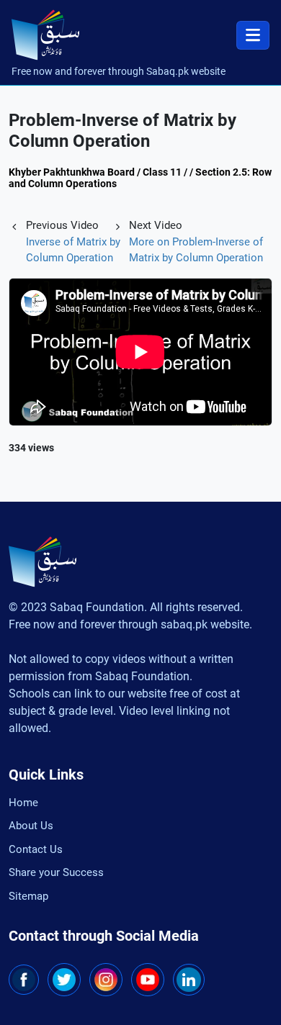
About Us (31, 825)
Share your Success (56, 872)
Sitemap (28, 896)
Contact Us (36, 849)
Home (23, 802)
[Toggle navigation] (252, 35)
